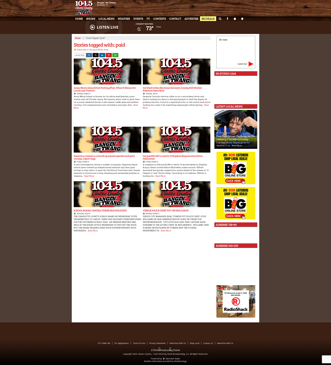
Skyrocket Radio (172, 358)
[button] (220, 18)
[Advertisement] (142, 118)
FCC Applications (121, 343)
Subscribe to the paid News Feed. (93, 49)
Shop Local (194, 343)
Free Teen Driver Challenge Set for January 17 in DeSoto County (235, 137)
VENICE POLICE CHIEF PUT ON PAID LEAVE (165, 210)
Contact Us (208, 343)
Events (138, 18)
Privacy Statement (157, 343)
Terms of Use (139, 343)
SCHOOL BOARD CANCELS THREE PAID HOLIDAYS (100, 210)
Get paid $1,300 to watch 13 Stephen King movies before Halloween (173, 157)
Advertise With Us (178, 343)
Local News (106, 18)
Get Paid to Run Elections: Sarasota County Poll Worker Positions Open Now (172, 89)
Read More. (89, 176)
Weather (124, 18)
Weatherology (180, 361)
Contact (175, 18)
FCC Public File (104, 343)
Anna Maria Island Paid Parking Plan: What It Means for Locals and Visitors (105, 89)
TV (148, 18)
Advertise (191, 18)
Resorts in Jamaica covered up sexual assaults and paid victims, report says (104, 157)
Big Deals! (208, 18)
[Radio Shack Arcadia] (235, 301)
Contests (159, 18)
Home (79, 18)
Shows (90, 18)
